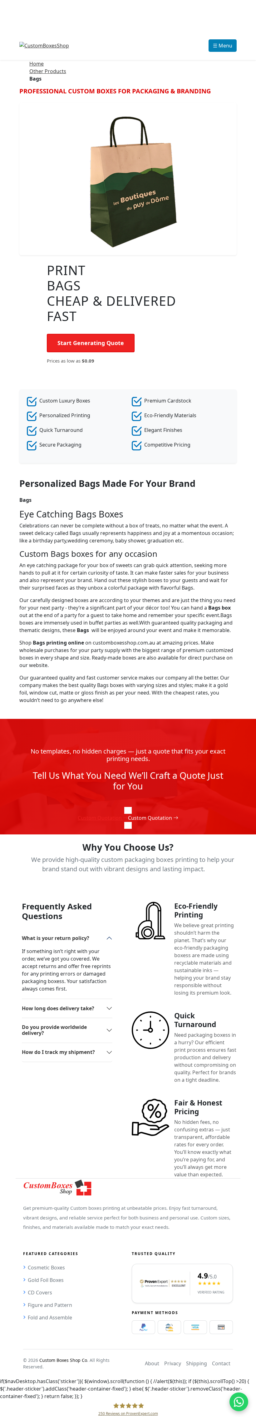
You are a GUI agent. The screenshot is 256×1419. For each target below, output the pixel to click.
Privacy (172, 1363)
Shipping (196, 1363)
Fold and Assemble (50, 1317)
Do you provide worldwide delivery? (54, 1030)
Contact (221, 1363)
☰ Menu (222, 45)
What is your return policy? (55, 938)
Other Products (47, 71)
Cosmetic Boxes (46, 1267)
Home (36, 63)
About (152, 1363)
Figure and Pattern (50, 1305)
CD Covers (40, 1292)
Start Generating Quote (90, 343)
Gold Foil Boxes (46, 1280)
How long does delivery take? (58, 1008)
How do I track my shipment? (58, 1052)
